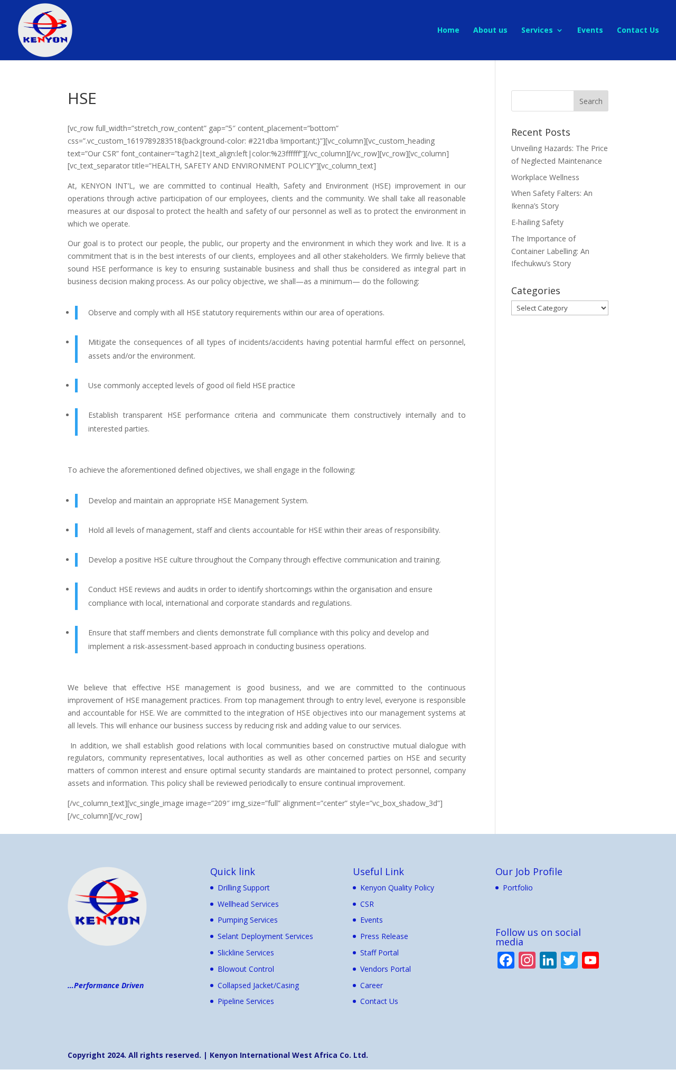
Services (537, 30)
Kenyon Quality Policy (397, 888)
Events (590, 30)
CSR (367, 904)
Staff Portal (379, 952)
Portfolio (518, 888)
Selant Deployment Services (265, 936)
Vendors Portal (385, 969)
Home (448, 30)
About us (490, 30)
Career (371, 985)
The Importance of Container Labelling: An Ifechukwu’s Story (550, 251)
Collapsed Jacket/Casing (258, 985)
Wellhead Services (248, 904)
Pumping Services (248, 920)
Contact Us (638, 30)
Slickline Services (246, 952)
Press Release (384, 936)
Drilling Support (244, 888)
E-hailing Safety (537, 222)
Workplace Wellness (545, 177)
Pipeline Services (246, 1001)
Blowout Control (246, 969)
